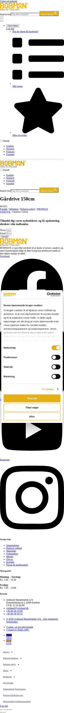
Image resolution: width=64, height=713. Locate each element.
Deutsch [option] (10, 149)
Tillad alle (32, 398)
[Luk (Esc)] (10, 709)
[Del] (7, 709)
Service (6, 652)
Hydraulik (7, 677)
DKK (9, 636)
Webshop (13, 209)
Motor (5, 670)
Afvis (32, 416)
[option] (35, 146)
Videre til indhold (8, 1)
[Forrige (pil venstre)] (1, 712)
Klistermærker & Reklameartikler (17, 701)
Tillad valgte (32, 407)
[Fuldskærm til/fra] (4, 709)
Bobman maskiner (10, 658)
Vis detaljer (48, 389)
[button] (32, 159)
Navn (3, 230)
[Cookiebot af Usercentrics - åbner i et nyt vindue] (46, 294)
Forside (3, 209)
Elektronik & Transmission (14, 689)
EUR (8, 642)
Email (3, 233)
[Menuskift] (1, 19)
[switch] (56, 357)
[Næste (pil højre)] (4, 712)
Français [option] (10, 151)
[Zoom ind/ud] (1, 709)
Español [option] (10, 154)
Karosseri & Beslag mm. (13, 695)
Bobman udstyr (27, 209)
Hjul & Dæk (8, 683)
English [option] (10, 146)
